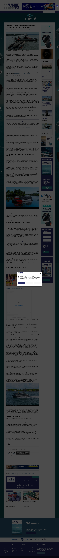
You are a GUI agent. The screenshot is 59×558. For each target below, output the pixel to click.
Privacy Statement (31, 285)
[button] (40, 273)
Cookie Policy (26, 285)
